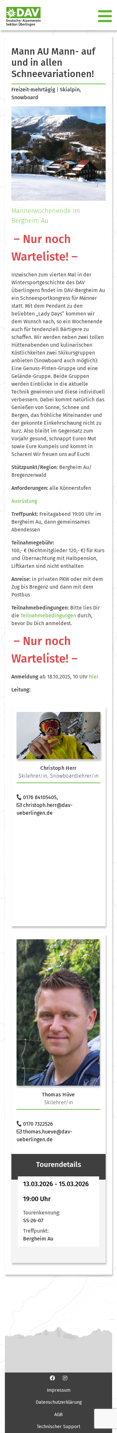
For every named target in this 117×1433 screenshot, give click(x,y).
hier (93, 677)
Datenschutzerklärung (59, 1402)
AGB (58, 1414)
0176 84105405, (40, 797)
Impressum (59, 1390)
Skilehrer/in (33, 776)
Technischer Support (58, 1426)
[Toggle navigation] (105, 16)
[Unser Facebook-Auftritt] (52, 1378)
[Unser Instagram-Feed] (65, 1378)
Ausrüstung (24, 501)
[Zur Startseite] (21, 16)
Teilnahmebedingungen (48, 615)
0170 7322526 (38, 1124)
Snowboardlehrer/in (74, 776)
